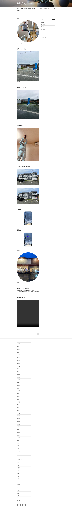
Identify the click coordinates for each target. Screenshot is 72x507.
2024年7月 (18, 377)
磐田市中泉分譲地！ (22, 49)
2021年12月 (18, 426)
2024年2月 (18, 385)
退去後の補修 (18, 484)
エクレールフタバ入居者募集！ (25, 166)
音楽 (17, 487)
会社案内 (33, 8)
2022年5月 (18, 418)
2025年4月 (18, 365)
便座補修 (42, 26)
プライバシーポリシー (47, 8)
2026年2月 (18, 352)
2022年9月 (18, 412)
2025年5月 (18, 363)
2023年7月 (18, 396)
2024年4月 (18, 382)
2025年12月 (18, 355)
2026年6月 (18, 346)
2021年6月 (18, 435)
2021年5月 (18, 437)
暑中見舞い (18, 473)
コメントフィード (19, 498)
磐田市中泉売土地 (21, 87)
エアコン (18, 448)
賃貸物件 (25, 8)
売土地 (18, 468)
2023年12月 (18, 388)
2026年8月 (18, 343)
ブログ (37, 8)
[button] (28, 218)
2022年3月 (18, 421)
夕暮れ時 (19, 209)
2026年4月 (18, 349)
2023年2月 (18, 404)
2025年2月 (18, 368)
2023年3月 (18, 402)
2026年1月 (18, 354)
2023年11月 (18, 390)
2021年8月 (18, 432)
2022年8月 (18, 413)
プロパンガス (18, 456)
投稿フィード (18, 497)
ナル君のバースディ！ (22, 297)
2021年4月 (18, 438)
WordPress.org (19, 500)
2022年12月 (18, 407)
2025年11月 (18, 357)
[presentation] (28, 224)
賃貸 (17, 481)
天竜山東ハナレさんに (44, 24)
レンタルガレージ (19, 459)
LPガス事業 (53, 8)
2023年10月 (18, 391)
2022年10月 (18, 410)
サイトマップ (19, 10)
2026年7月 (18, 344)
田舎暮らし (18, 476)
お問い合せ (41, 8)
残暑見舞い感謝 (43, 29)
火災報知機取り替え (22, 125)
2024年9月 (18, 374)
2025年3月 (18, 366)
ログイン (18, 495)
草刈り (18, 479)
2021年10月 (18, 429)
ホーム (18, 8)
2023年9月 (18, 393)
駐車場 (18, 490)
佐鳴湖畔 (42, 37)
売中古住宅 (18, 467)
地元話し (18, 465)
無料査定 (29, 8)
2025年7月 (18, 360)
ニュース (18, 454)
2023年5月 (18, 399)
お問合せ (18, 445)
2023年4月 (18, 401)
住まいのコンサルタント (25, 3)
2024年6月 (18, 379)
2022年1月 (18, 424)
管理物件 (18, 478)
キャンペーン (18, 451)
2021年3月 (18, 440)
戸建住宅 (21, 8)
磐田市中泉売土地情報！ (23, 288)
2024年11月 (18, 371)
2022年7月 (18, 415)
